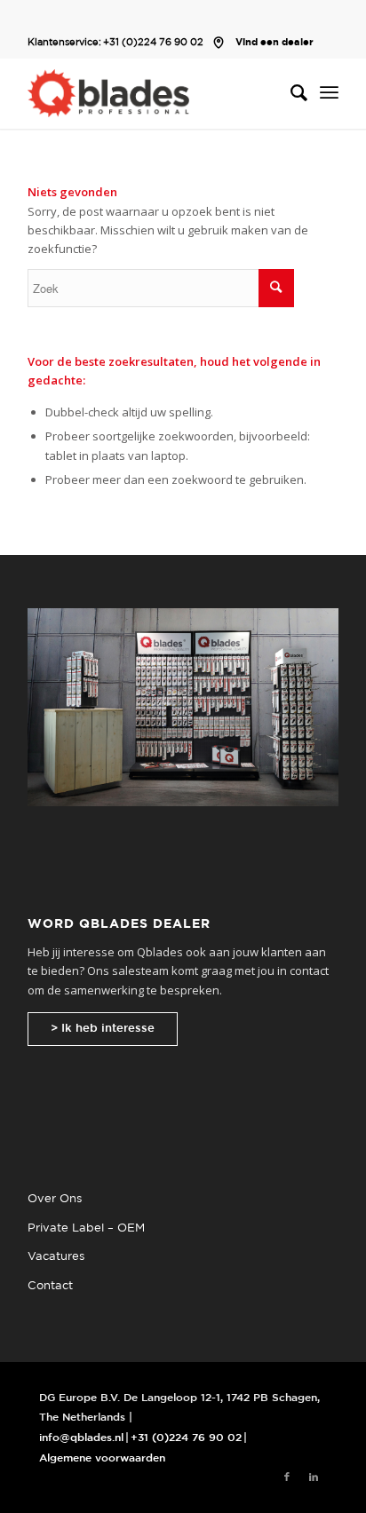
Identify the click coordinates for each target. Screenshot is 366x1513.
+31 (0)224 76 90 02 (153, 42)
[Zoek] (290, 93)
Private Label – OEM (86, 1228)
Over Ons (55, 1199)
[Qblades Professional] (152, 93)
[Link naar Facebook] (287, 1477)
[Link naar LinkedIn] (313, 1477)
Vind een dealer (274, 42)
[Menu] (329, 93)
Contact (50, 1286)
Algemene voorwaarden (102, 1458)
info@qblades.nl (81, 1438)
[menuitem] (290, 93)
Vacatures (56, 1257)
